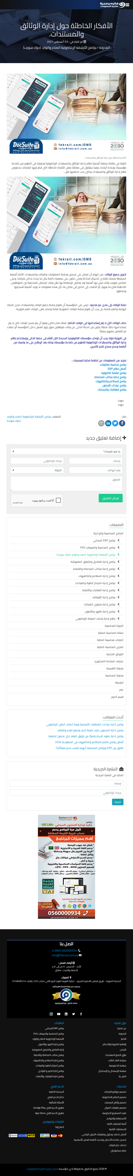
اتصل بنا (122, 1076)
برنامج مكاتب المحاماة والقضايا (49, 1055)
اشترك (117, 802)
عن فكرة (121, 1028)
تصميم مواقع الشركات (115, 1091)
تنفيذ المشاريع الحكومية (114, 1113)
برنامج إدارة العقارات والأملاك (99, 590)
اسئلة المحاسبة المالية (110, 632)
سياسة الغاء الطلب (117, 1060)
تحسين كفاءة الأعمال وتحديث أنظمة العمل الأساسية (100, 1139)
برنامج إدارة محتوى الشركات (100, 604)
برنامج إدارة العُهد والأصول (101, 611)
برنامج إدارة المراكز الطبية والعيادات (96, 583)
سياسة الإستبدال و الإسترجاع (112, 1071)
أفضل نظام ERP (117, 368)
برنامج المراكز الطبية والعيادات (50, 1065)
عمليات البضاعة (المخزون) (109, 661)
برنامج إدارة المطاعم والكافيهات (97, 575)
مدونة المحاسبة (114, 675)
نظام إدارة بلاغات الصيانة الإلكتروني (96, 618)
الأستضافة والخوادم (116, 1118)
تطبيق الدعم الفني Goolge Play (48, 1107)
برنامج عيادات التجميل (114, 385)
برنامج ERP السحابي (105, 540)
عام (121, 689)
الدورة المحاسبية (114, 625)
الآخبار (123, 1038)
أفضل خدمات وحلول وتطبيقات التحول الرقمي (104, 1134)
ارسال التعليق (110, 498)
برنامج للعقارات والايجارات (111, 389)
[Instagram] (51, 1014)
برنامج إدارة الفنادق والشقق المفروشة (94, 561)
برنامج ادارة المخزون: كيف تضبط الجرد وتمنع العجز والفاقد (90, 730)
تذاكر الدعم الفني (55, 1097)
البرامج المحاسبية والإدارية (108, 533)
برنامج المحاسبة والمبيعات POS (98, 547)
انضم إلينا (59, 1127)
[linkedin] (66, 1014)
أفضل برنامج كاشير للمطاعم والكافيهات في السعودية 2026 (88, 742)
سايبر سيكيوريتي (118, 1150)
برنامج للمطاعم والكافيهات (111, 381)
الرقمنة (119, 682)
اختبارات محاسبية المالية (110, 639)
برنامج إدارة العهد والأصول (51, 1044)
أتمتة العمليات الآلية (116, 1123)
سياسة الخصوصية (117, 1065)
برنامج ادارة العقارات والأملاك (50, 1076)
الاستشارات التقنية (117, 1129)
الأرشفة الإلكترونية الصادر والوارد (48, 1038)
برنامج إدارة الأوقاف (104, 597)
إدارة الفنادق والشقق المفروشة (48, 1049)
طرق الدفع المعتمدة (115, 1055)
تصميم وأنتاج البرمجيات (115, 1102)
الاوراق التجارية (114, 654)
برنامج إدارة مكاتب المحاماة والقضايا (95, 568)
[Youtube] (59, 1014)
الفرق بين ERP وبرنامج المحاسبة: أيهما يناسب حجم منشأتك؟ (89, 747)
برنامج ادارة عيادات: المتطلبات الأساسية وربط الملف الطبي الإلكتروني (84, 724)
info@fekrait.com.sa (64, 955)
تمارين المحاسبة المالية (110, 647)
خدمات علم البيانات (117, 1145)
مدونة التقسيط (115, 668)
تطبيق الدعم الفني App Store (49, 1113)
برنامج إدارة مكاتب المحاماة (110, 377)
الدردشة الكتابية (56, 1091)
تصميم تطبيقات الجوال (115, 1107)
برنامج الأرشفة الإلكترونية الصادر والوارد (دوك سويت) (29, 418)
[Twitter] (73, 1014)
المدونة (122, 1033)
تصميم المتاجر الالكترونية (114, 1097)
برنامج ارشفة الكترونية (113, 372)
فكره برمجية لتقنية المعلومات (42, 1168)
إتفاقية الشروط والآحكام (114, 1044)
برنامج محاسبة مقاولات (113, 364)
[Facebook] (81, 1014)
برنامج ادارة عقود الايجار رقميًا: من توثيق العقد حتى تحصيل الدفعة (85, 736)
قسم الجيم (117, 696)
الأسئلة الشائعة (56, 1102)
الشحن (123, 1049)
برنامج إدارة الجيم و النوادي (51, 1071)
